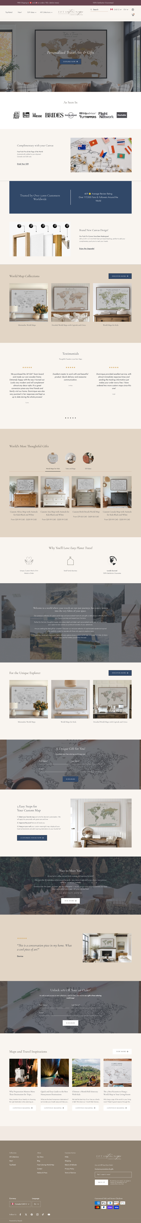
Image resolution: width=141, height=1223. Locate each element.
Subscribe (70, 628)
